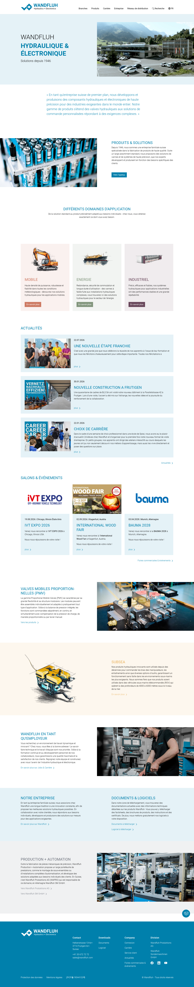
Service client (131, 953)
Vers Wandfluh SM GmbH (32, 893)
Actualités (166, 463)
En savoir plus (32, 304)
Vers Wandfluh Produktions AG (35, 888)
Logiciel (102, 948)
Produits (95, 8)
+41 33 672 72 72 (81, 954)
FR (171, 8)
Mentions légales (54, 977)
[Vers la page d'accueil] (39, 7)
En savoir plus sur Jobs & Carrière (36, 767)
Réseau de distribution (137, 8)
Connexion (129, 943)
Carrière (106, 8)
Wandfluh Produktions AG (161, 944)
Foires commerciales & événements (154, 560)
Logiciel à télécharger (121, 829)
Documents (104, 943)
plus (76, 366)
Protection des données (31, 977)
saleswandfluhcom (83, 957)
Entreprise (118, 8)
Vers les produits (28, 622)
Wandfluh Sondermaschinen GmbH (159, 954)
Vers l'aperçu (119, 175)
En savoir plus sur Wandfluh (34, 824)
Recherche (159, 8)
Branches (83, 8)
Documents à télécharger (123, 824)
